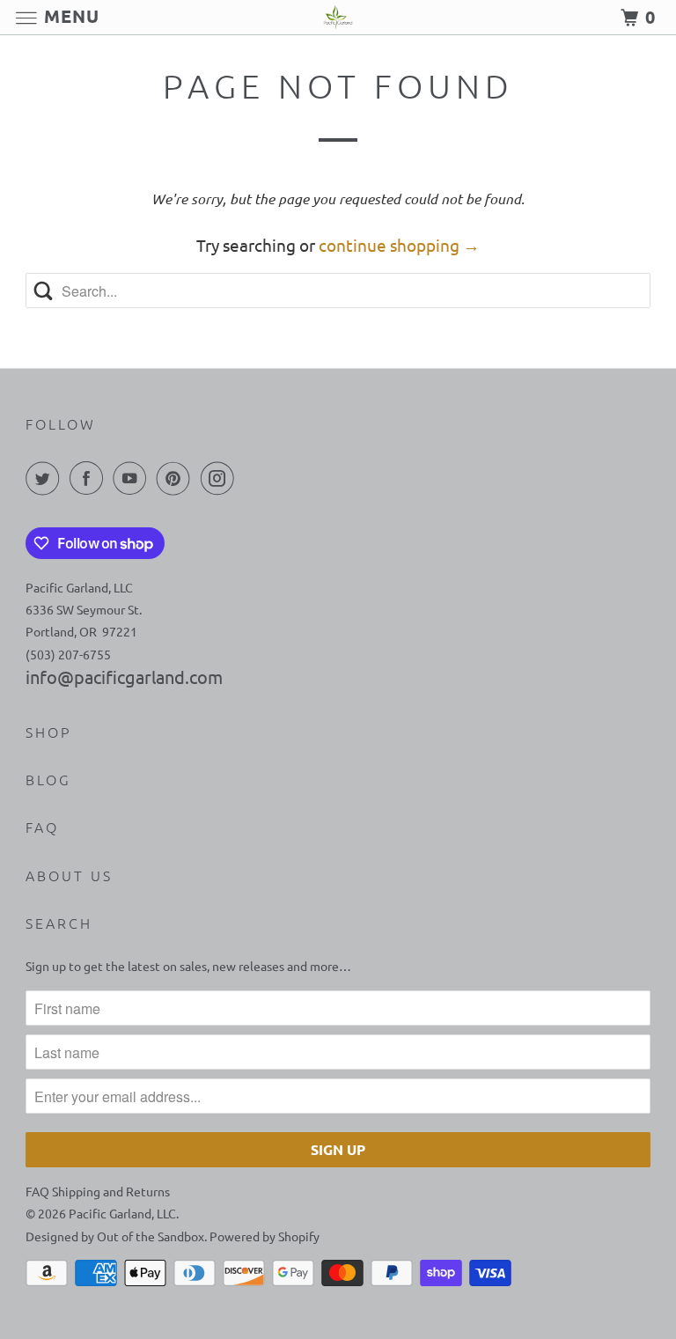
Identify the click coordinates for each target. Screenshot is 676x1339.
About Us (69, 875)
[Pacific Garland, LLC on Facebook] (90, 478)
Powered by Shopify (264, 1236)
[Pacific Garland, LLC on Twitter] (46, 478)
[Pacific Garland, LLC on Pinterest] (177, 478)
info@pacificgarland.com (124, 677)
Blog (48, 779)
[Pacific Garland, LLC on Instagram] (221, 478)
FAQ (42, 826)
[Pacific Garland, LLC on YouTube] (133, 478)
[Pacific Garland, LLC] (338, 17)
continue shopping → (399, 244)
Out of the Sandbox (150, 1236)
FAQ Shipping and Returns (98, 1191)
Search (59, 922)
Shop (48, 731)
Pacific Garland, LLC (122, 1213)
